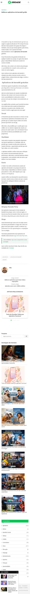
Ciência (15, 535)
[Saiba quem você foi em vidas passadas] (4, 576)
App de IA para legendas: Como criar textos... (12, 583)
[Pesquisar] (26, 336)
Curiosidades (15, 542)
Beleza (15, 529)
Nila (10, 267)
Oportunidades (15, 566)
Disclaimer (24, 586)
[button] (3, 307)
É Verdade (11, 248)
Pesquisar (4, 333)
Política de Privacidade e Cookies (19, 587)
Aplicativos (15, 525)
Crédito (15, 539)
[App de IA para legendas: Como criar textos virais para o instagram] (4, 583)
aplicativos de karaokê (15, 257)
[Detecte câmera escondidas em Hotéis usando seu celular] (4, 589)
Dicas (15, 546)
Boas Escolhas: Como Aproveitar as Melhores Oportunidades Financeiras (13, 362)
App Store (16, 235)
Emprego (15, 552)
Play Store (24, 235)
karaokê (4, 259)
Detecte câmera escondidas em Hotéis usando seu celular (12, 590)
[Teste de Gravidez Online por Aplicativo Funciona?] (15, 304)
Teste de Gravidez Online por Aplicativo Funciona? (14, 383)
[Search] (28, 2)
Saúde (15, 569)
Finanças (15, 563)
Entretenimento (15, 556)
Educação (15, 549)
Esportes (15, 559)
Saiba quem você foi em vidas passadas (12, 576)
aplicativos (5, 257)
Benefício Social (15, 532)
